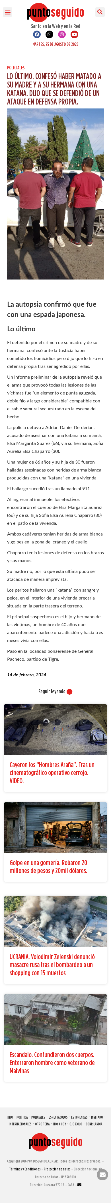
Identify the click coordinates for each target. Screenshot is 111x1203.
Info (10, 1117)
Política (22, 1117)
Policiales (16, 67)
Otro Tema (42, 1124)
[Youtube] (74, 34)
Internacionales (20, 1124)
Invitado (97, 1117)
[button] (7, 12)
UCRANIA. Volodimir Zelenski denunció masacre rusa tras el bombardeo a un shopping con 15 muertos (52, 964)
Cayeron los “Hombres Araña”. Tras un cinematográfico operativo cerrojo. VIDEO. (52, 772)
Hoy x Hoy (59, 1124)
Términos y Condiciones (25, 1169)
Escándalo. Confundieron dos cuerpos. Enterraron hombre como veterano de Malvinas (52, 1062)
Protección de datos (57, 1169)
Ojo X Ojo (75, 1124)
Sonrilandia (94, 1124)
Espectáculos (58, 1117)
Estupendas (79, 1117)
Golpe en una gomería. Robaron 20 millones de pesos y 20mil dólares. (48, 866)
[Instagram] (62, 34)
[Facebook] (37, 34)
